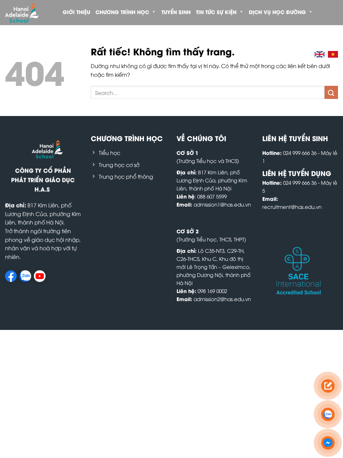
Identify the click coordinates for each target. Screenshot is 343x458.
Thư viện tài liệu (85, 35)
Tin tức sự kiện (216, 11)
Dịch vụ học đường (277, 11)
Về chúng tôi (201, 138)
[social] (11, 276)
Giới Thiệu (76, 11)
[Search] (303, 54)
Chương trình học (122, 11)
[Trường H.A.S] (27, 12)
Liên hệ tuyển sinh (295, 138)
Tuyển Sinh (176, 11)
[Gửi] (331, 92)
